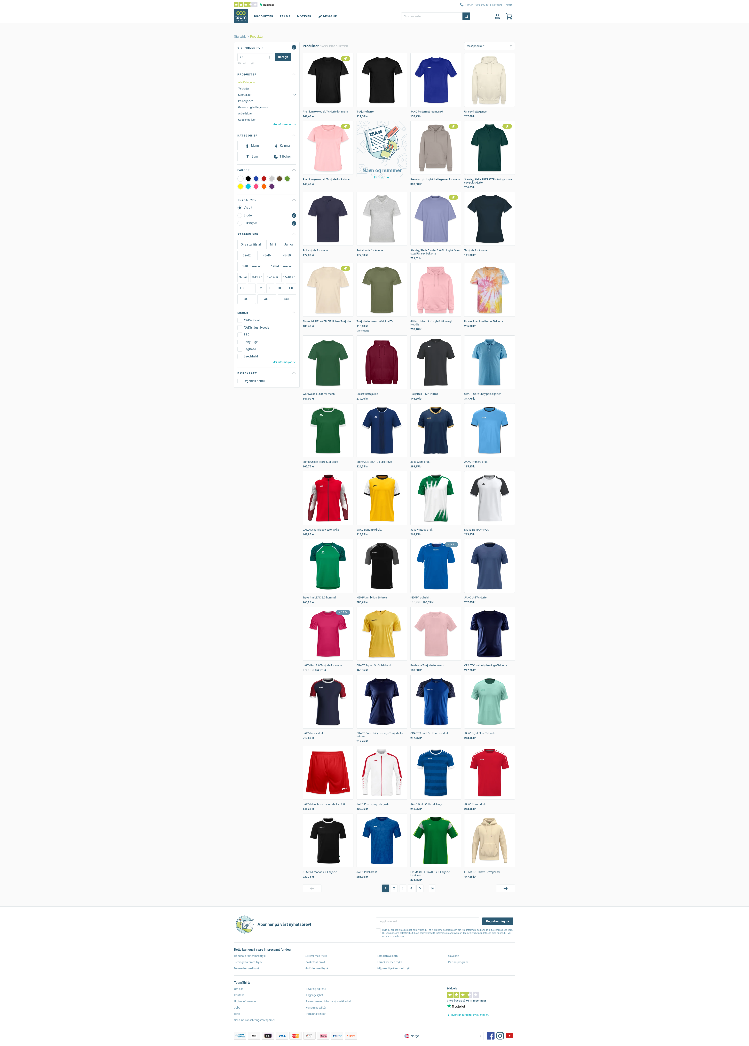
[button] (382, 149)
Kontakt (497, 4)
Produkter (263, 16)
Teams (285, 16)
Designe (330, 16)
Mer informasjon (282, 124)
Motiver (304, 16)
